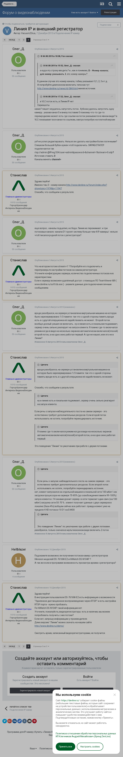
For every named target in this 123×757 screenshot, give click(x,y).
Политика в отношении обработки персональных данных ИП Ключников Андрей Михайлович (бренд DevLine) (86, 735)
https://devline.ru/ (70, 700)
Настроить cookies (90, 746)
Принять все (65, 746)
